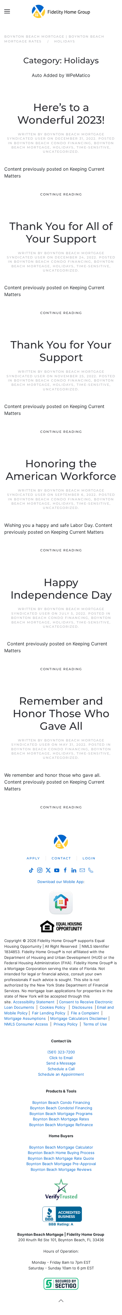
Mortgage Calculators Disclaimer (78, 1018)
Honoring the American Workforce (61, 469)
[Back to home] (61, 11)
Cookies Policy (53, 1007)
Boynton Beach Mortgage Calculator (61, 1147)
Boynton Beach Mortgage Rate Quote (61, 1158)
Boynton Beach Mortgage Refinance (61, 1124)
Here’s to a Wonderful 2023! (61, 113)
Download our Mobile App (60, 881)
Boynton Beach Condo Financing (52, 143)
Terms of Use (95, 1024)
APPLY (33, 858)
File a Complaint (85, 1013)
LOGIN (89, 858)
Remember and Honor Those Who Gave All (61, 713)
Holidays (63, 147)
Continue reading (61, 194)
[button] (7, 11)
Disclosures (82, 1007)
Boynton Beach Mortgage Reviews (61, 1169)
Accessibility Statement (33, 1002)
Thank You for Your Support (61, 351)
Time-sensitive (93, 147)
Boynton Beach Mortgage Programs (61, 1113)
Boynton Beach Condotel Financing (61, 1108)
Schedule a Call (61, 1069)
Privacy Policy (65, 1024)
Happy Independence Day (61, 588)
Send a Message (61, 1063)
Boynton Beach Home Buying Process (61, 1152)
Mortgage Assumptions (25, 1018)
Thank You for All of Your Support (61, 232)
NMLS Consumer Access (26, 1024)
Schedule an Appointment (61, 1074)
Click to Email (61, 1057)
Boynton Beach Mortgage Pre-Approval (61, 1163)
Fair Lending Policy (48, 1013)
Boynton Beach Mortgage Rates (61, 1119)
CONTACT (61, 858)
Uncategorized (60, 152)
